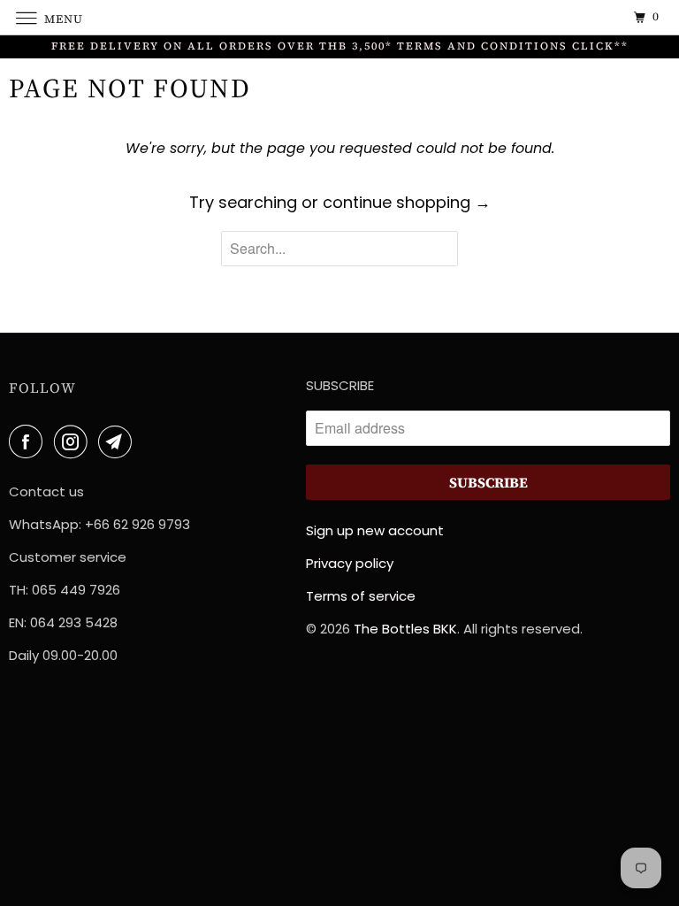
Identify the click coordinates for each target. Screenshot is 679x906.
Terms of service (361, 596)
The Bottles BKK (405, 628)
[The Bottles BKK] (339, 17)
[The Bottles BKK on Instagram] (74, 442)
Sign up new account (375, 530)
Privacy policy (349, 563)
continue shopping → (407, 202)
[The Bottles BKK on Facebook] (29, 442)
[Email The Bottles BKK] (118, 442)
